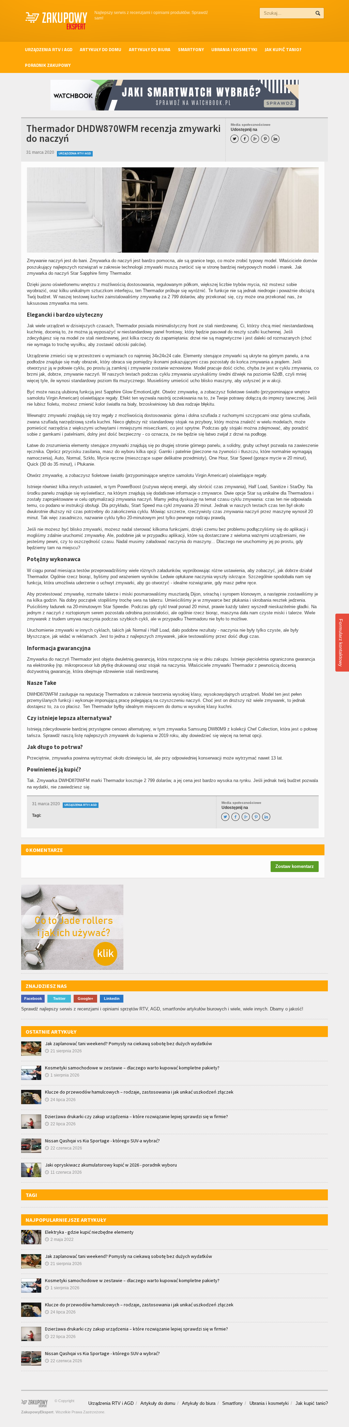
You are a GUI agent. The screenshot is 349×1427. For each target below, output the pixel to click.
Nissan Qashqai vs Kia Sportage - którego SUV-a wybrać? (102, 1141)
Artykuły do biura (149, 49)
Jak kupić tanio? (283, 49)
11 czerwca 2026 (63, 1172)
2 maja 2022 (59, 1239)
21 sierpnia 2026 (63, 1051)
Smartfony (191, 49)
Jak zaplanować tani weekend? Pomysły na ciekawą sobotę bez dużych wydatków (128, 1043)
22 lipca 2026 (60, 1124)
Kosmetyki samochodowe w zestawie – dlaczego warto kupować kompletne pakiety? (132, 1068)
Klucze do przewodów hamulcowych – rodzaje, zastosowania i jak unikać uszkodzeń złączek (139, 1092)
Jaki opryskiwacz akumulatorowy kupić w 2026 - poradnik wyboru (111, 1165)
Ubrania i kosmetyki (234, 49)
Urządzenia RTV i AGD (48, 49)
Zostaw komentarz (294, 866)
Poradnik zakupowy (48, 65)
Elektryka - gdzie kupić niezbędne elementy (89, 1232)
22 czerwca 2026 (63, 1148)
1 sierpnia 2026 (62, 1075)
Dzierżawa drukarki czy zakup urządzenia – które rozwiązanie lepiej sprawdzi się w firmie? (136, 1116)
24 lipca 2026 (60, 1099)
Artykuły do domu (100, 49)
